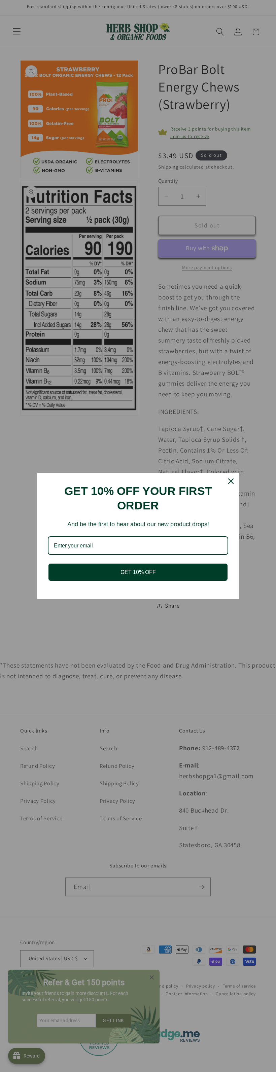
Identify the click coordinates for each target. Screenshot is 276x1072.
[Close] (231, 481)
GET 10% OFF (138, 572)
